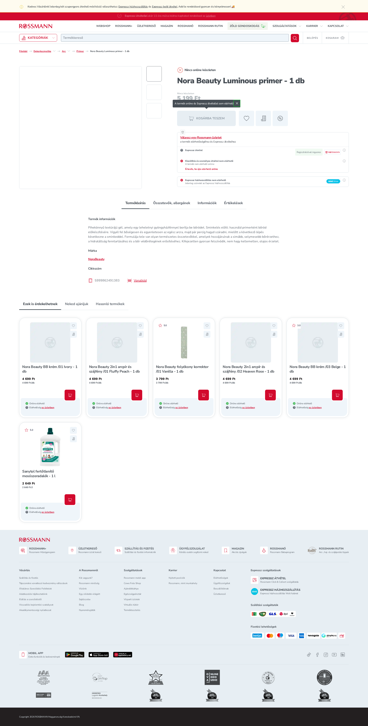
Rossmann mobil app (135, 577)
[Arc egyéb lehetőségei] (68, 51)
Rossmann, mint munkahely (183, 583)
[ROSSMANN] (34, 540)
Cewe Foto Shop (132, 583)
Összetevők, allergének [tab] (171, 203)
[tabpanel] (184, 249)
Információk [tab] (207, 203)
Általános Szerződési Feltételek (35, 588)
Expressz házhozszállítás (133, 6)
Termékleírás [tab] (135, 203)
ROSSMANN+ (123, 26)
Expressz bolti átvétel (164, 6)
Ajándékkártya (131, 588)
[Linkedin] (342, 654)
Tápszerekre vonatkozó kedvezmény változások (43, 583)
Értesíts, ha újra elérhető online (201, 169)
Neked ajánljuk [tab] (76, 304)
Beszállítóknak (221, 588)
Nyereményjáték (87, 610)
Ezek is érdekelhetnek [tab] (40, 304)
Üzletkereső (220, 594)
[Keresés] (295, 38)
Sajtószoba (84, 599)
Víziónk (83, 588)
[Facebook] (317, 654)
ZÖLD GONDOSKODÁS (244, 26)
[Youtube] (334, 654)
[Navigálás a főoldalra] (35, 26)
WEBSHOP (103, 26)
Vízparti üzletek (132, 599)
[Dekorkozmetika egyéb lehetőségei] (54, 51)
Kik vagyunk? (85, 577)
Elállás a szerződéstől (30, 599)
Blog (81, 604)
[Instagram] (326, 654)
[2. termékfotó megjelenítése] (154, 92)
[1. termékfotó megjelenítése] (154, 74)
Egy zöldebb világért (89, 594)
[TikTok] (309, 654)
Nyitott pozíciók (177, 577)
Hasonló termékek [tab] (110, 304)
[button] (287, 26)
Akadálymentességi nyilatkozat (35, 610)
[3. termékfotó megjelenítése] (154, 110)
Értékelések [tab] (233, 203)
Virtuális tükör (131, 604)
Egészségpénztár (132, 594)
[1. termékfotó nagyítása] (80, 127)
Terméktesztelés (132, 610)
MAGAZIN (167, 26)
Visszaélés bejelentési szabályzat (36, 604)
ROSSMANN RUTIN (210, 26)
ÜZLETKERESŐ (146, 26)
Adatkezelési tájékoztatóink (33, 594)
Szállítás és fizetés (28, 577)
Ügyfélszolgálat (222, 583)
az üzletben (48, 407)
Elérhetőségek (221, 577)
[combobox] (175, 38)
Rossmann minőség (89, 583)
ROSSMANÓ (185, 26)
